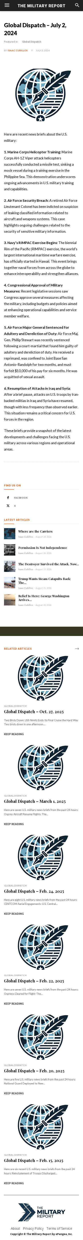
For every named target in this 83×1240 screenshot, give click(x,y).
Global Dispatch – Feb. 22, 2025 (34, 980)
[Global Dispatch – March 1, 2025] (41, 767)
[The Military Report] (41, 1212)
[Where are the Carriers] (9, 533)
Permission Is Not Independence (42, 548)
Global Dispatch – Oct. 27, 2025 (34, 711)
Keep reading (14, 734)
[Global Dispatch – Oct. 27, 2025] (41, 677)
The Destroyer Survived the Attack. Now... (48, 564)
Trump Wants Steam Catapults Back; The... (44, 581)
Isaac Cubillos (18, 50)
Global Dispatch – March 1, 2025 (35, 801)
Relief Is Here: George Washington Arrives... (43, 598)
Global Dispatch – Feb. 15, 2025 (33, 1160)
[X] (8, 506)
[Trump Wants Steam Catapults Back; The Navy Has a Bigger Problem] (9, 582)
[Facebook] (8, 498)
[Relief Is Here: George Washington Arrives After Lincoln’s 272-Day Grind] (9, 599)
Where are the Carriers (35, 531)
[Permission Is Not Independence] (9, 550)
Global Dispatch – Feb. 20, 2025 (34, 1070)
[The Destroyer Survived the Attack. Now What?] (9, 566)
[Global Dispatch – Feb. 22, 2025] (41, 947)
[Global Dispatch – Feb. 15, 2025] (41, 1126)
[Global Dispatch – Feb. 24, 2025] (41, 857)
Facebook (21, 497)
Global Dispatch (31, 41)
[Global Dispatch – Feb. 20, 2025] (41, 1037)
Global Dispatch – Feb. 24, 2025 (34, 891)
